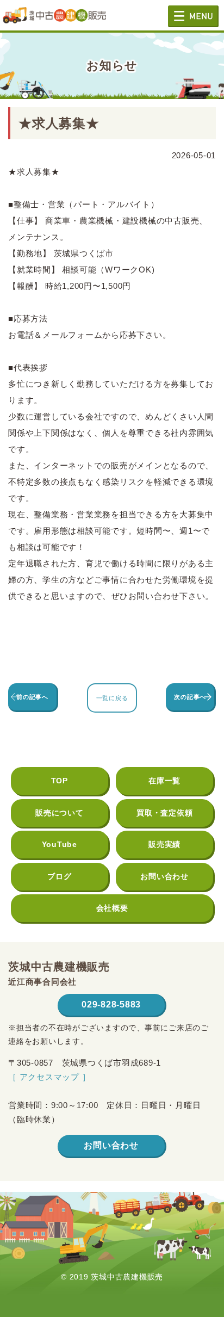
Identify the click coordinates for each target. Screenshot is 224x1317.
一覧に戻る (112, 698)
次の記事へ (190, 697)
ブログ (59, 876)
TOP (59, 780)
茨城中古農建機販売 (54, 19)
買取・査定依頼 (164, 812)
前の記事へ (32, 697)
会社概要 (112, 908)
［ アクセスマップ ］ (49, 1076)
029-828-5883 (111, 1004)
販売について (59, 812)
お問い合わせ (164, 876)
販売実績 (164, 844)
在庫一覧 (164, 780)
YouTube (59, 844)
